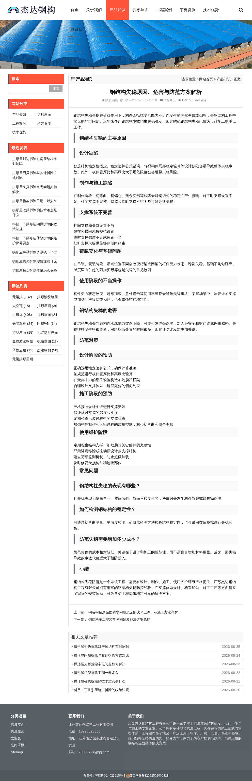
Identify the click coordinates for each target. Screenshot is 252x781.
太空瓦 (21, 306)
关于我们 (94, 10)
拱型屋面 (22, 332)
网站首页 (206, 79)
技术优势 (211, 10)
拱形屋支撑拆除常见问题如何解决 (99, 664)
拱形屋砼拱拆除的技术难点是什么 (99, 681)
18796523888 (89, 731)
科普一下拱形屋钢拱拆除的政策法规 (101, 690)
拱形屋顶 (17, 731)
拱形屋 (22, 315)
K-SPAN (47, 323)
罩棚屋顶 (22, 350)
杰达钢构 (47, 350)
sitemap (17, 752)
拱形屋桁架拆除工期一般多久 (96, 673)
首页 (75, 10)
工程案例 (164, 10)
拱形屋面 (141, 10)
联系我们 (78, 29)
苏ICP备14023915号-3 (110, 775)
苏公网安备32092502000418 (149, 775)
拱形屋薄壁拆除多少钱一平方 (34, 252)
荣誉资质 (187, 10)
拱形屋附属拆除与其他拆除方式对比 (101, 655)
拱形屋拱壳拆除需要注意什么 (34, 261)
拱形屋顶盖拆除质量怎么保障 (34, 270)
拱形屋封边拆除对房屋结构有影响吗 (101, 647)
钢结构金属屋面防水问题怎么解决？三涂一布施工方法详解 (133, 612)
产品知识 (117, 10)
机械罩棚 (47, 341)
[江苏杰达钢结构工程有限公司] (31, 9)
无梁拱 (22, 297)
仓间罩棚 (22, 323)
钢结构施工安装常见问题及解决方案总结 (119, 619)
